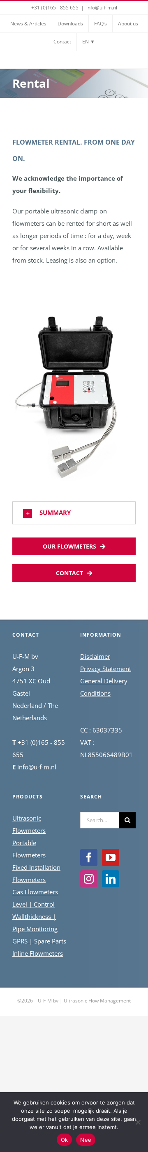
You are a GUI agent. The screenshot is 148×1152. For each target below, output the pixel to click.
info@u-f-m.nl (101, 7)
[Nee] (138, 1122)
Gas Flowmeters (35, 892)
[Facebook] (88, 857)
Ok (64, 1139)
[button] (74, 513)
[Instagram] (88, 878)
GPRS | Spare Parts (39, 941)
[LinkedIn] (110, 878)
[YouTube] (110, 857)
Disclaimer (95, 656)
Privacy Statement (105, 668)
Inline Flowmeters (37, 953)
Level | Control (33, 904)
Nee (85, 1139)
